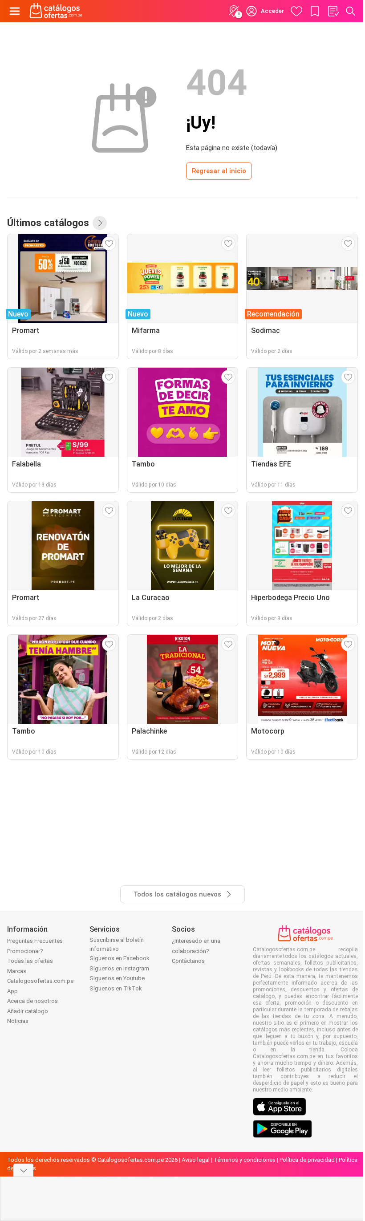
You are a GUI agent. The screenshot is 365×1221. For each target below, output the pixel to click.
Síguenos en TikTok (115, 988)
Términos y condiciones (245, 1159)
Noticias (17, 1021)
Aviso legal (196, 1159)
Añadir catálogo (27, 1011)
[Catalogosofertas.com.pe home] (55, 11)
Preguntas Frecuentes (35, 940)
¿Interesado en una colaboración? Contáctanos (196, 950)
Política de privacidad (307, 1159)
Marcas (16, 971)
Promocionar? (25, 951)
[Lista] (333, 11)
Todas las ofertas (30, 960)
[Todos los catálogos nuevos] (100, 223)
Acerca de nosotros (32, 1001)
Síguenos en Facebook (119, 958)
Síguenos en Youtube (117, 978)
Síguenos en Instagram (119, 968)
